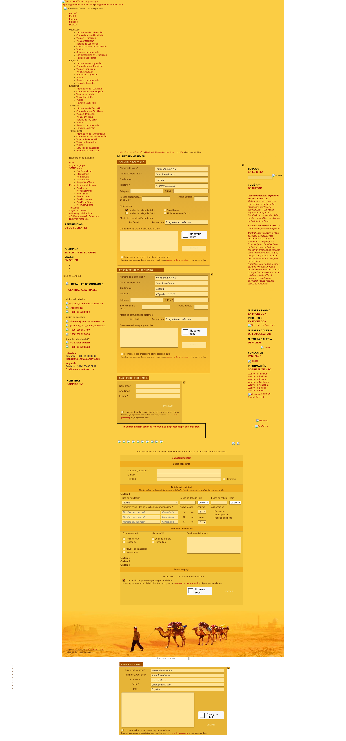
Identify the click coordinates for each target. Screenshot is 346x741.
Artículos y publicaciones (81, 213)
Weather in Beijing (257, 388)
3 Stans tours (82, 177)
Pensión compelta (223, 518)
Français (73, 22)
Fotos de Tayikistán (85, 128)
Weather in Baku (256, 390)
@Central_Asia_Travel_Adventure (87, 325)
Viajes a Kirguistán (85, 69)
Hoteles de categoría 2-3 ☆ (142, 213)
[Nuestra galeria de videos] (265, 347)
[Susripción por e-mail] (243, 442)
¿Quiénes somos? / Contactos (84, 216)
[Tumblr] (157, 442)
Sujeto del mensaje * (135, 670)
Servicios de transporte (87, 52)
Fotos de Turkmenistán (87, 150)
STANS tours (75, 168)
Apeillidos (124, 390)
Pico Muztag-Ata (84, 199)
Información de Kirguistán (88, 63)
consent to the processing (177, 260)
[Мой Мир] (128, 442)
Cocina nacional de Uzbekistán (91, 46)
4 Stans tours (82, 174)
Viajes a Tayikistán (85, 114)
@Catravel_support (80, 342)
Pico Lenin (81, 188)
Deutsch (73, 24)
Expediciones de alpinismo (82, 185)
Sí (188, 512)
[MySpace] (161, 442)
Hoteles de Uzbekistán (87, 44)
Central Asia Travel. (95, 649)
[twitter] (138, 442)
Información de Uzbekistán (89, 32)
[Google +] (147, 442)
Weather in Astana (257, 379)
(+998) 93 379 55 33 (80, 347)
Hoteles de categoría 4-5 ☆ (142, 210)
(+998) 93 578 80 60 (80, 312)
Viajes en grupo (77, 165)
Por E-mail (134, 222)
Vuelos (79, 49)
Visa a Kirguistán (84, 72)
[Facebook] (119, 442)
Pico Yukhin (82, 193)
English (73, 16)
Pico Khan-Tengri (84, 202)
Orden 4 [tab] (125, 564)
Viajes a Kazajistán (85, 94)
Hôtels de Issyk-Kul (174, 152)
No (192, 512)
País (135, 689)
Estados (128, 152)
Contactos (135, 679)
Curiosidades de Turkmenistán (91, 136)
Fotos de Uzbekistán (86, 58)
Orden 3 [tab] (125, 561)
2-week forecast (256, 397)
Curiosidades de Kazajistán (89, 91)
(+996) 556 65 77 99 (80, 330)
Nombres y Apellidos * (135, 675)
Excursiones (132, 552)
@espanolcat (76, 308)
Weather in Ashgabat (258, 385)
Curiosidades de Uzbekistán (90, 35)
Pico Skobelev (83, 196)
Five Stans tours (84, 171)
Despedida (131, 542)
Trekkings (74, 208)
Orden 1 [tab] (125, 493)
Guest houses (173, 210)
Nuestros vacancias (78, 219)
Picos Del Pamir (84, 191)
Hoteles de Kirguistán (86, 74)
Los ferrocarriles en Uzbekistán (91, 55)
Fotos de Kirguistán (85, 83)
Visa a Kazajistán (84, 97)
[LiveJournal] (143, 442)
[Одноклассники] (133, 442)
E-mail (123, 395)
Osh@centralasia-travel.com (80, 369)
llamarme (231, 479)
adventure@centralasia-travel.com (87, 321)
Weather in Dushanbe (258, 382)
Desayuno (223, 514)
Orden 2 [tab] (125, 557)
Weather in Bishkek (257, 376)
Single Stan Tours (85, 182)
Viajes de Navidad (78, 210)
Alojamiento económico (178, 213)
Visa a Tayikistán (84, 117)
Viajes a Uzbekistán (86, 38)
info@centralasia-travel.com (109, 4)
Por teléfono (158, 222)
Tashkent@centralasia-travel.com (83, 359)
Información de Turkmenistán (90, 134)
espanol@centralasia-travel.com (78, 4)
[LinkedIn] (152, 442)
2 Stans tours (82, 179)
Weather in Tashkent (258, 373)
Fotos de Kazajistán (86, 103)
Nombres (125, 385)
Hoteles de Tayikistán (86, 120)
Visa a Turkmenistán (86, 142)
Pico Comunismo (84, 205)
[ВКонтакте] (124, 442)
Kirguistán (138, 152)
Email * (135, 684)
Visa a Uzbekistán (85, 41)
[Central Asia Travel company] (80, 1)
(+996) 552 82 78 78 (80, 334)
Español (73, 19)
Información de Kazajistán (89, 88)
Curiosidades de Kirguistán (89, 66)
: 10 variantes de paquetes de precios (264, 227)
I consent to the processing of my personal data (147, 257)
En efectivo (183, 576)
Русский (73, 13)
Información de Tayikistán (88, 108)
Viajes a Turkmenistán (87, 139)
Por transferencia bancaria (191, 576)
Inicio (120, 152)
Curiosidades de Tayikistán (89, 111)
